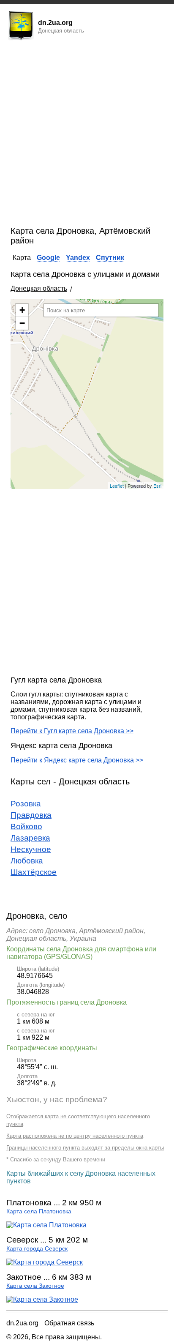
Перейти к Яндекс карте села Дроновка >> (77, 760)
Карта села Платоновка (38, 1211)
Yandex (78, 257)
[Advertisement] (87, 135)
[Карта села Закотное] (42, 1299)
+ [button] (22, 310)
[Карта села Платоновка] (46, 1225)
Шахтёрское (34, 872)
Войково (26, 826)
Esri (157, 485)
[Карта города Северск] (44, 1262)
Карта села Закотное (35, 1286)
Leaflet (117, 485)
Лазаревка (30, 837)
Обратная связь (69, 1323)
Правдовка (31, 815)
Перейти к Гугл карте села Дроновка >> (72, 731)
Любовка (27, 860)
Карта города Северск (37, 1248)
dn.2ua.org (22, 1323)
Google (48, 257)
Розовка (26, 803)
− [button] (22, 323)
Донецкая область (39, 288)
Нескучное (31, 849)
